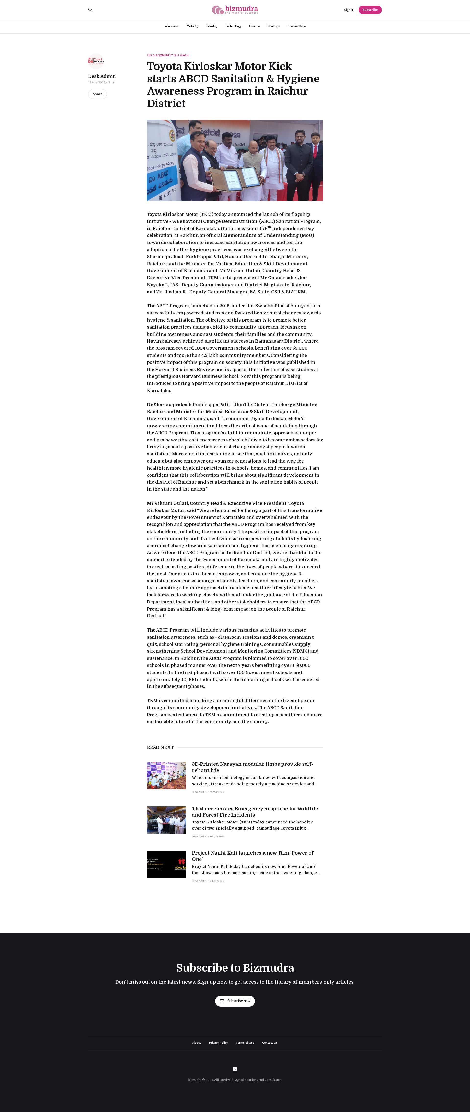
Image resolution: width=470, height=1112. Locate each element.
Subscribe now (238, 1001)
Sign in (349, 9)
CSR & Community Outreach (167, 55)
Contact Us (270, 1042)
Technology (233, 26)
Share (97, 94)
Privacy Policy (218, 1042)
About (196, 1042)
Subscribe (370, 9)
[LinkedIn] (235, 1069)
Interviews (171, 26)
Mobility (192, 26)
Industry (211, 26)
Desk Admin (102, 76)
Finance (254, 26)
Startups (274, 26)
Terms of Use (245, 1042)
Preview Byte (297, 26)
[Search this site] (90, 9)
